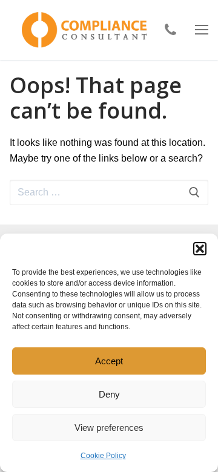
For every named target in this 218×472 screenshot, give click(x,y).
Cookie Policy (103, 455)
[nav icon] (201, 30)
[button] (200, 249)
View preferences (109, 427)
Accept (109, 361)
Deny (109, 394)
